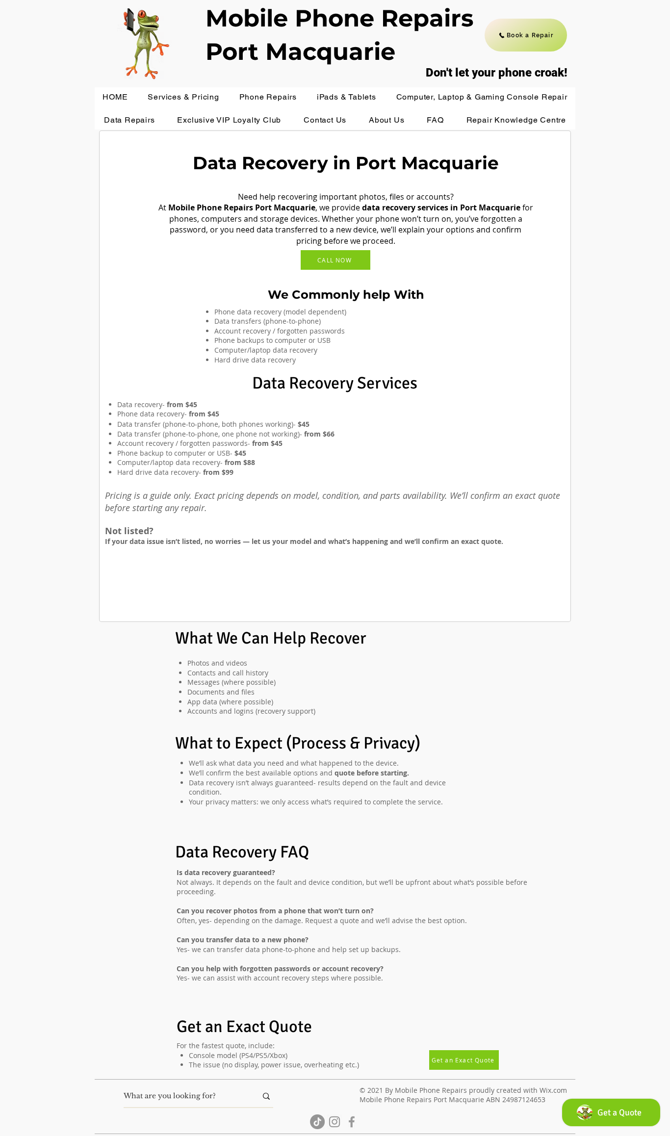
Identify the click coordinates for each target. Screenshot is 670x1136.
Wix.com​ (553, 1090)
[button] (183, 96)
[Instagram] (334, 1121)
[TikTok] (317, 1121)
